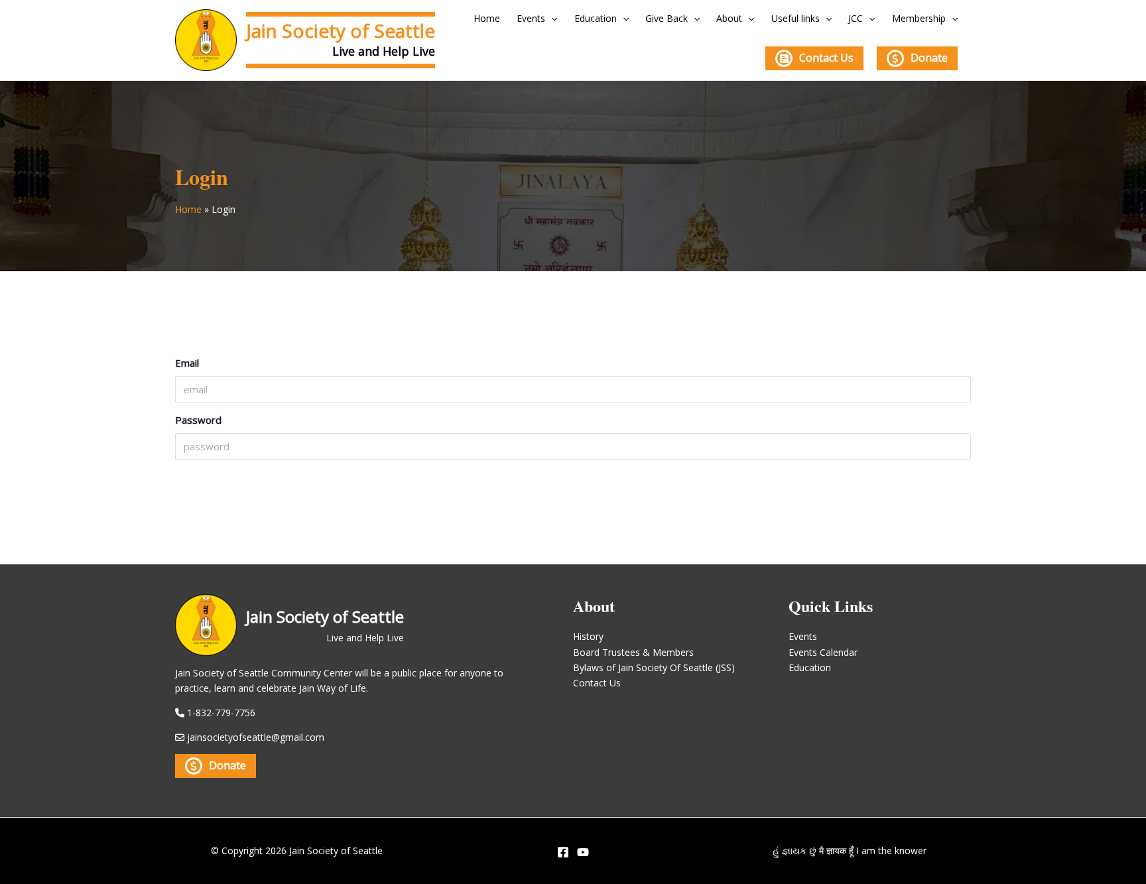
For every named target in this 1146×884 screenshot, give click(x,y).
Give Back (666, 18)
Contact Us (826, 57)
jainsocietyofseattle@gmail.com (255, 737)
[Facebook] (563, 852)
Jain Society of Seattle (340, 30)
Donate (929, 57)
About (729, 18)
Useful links (795, 18)
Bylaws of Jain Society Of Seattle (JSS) (654, 667)
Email (187, 362)
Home (487, 18)
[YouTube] (583, 852)
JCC (855, 18)
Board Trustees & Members (633, 652)
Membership (919, 18)
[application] (551, 18)
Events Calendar (823, 652)
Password (198, 419)
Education (595, 18)
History (588, 636)
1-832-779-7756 (221, 712)
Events (531, 18)
